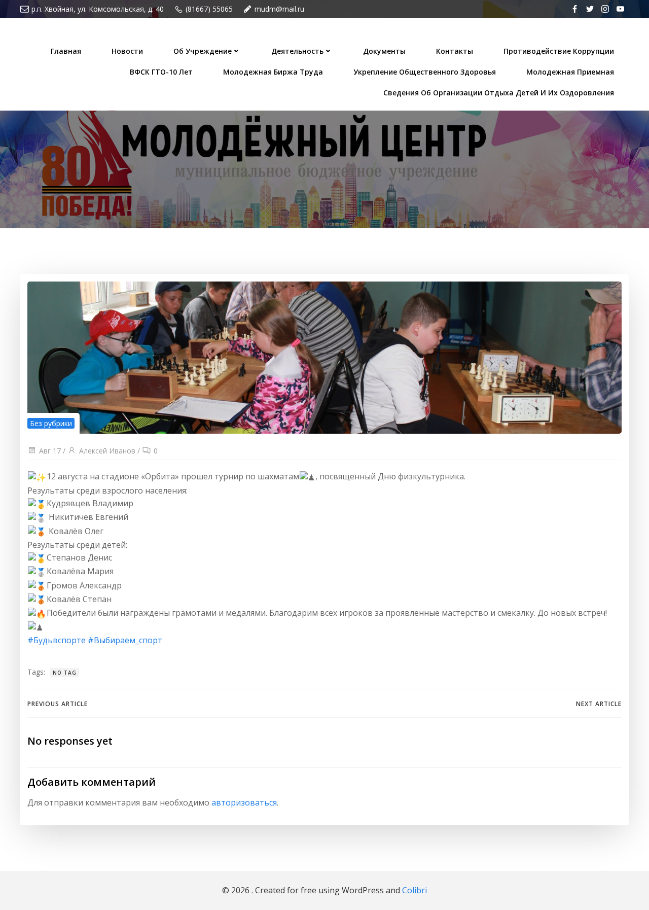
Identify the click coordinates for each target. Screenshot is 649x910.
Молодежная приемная (570, 72)
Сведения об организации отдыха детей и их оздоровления (498, 92)
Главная (66, 51)
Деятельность (297, 51)
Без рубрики (51, 423)
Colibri (414, 890)
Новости (127, 51)
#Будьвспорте (56, 640)
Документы (384, 51)
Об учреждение (202, 51)
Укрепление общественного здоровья (424, 72)
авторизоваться (244, 802)
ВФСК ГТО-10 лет (161, 72)
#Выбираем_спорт (125, 640)
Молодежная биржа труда (273, 72)
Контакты (454, 51)
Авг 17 (50, 451)
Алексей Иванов (107, 451)
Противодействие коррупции (558, 51)
